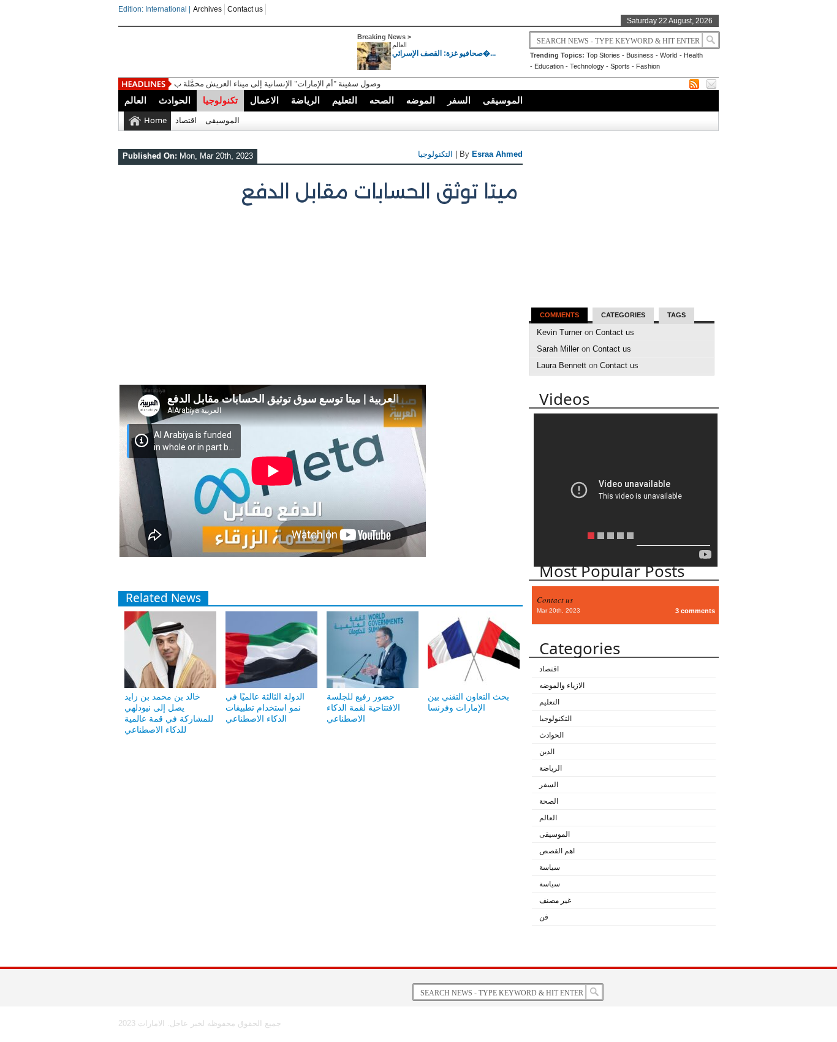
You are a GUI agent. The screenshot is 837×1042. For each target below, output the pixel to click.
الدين (547, 751)
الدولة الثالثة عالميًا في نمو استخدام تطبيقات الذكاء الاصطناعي (265, 707)
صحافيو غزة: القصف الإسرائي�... (444, 53)
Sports (620, 66)
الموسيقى (503, 100)
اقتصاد (186, 120)
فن (543, 917)
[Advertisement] (318, 299)
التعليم (344, 100)
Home (155, 120)
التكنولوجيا (435, 154)
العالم (399, 44)
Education (549, 66)
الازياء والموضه (562, 685)
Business (640, 55)
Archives (207, 9)
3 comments (695, 610)
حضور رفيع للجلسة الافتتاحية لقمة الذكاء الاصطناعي (363, 707)
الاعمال (264, 100)
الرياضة (305, 100)
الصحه (381, 100)
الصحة (548, 801)
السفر (459, 100)
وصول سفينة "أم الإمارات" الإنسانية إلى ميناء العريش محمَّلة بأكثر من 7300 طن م (307, 83)
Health (693, 55)
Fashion (648, 66)
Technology (587, 66)
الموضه (420, 100)
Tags (676, 315)
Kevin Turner (559, 332)
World (668, 55)
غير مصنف (555, 900)
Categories (623, 315)
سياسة (549, 867)
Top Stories (603, 55)
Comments (559, 315)
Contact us (245, 9)
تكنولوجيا (220, 100)
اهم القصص (557, 851)
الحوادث (175, 100)
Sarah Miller (558, 348)
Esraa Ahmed (497, 154)
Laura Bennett (561, 365)
